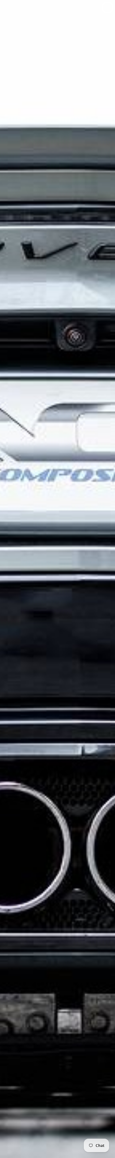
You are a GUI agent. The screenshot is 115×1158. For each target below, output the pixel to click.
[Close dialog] (107, 7)
